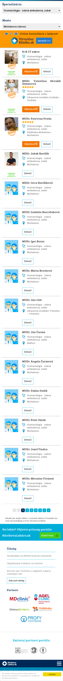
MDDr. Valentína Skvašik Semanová (41, 82)
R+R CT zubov (31, 51)
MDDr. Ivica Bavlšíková (37, 183)
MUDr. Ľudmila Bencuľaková (41, 212)
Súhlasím (52, 674)
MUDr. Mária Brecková (37, 270)
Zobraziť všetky (16, 580)
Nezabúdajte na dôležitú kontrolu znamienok (29, 555)
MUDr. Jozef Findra (35, 449)
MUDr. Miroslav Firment (38, 478)
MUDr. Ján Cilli (32, 300)
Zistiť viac (47, 535)
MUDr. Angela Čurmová (37, 361)
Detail (47, 71)
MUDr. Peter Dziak (34, 420)
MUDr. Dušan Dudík (34, 390)
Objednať (29, 71)
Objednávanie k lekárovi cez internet (25, 563)
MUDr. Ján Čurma (33, 332)
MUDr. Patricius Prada (37, 118)
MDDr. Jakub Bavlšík (35, 153)
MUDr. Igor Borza (33, 241)
